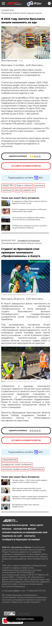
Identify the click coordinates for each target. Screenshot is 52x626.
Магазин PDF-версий (25, 529)
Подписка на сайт (12, 536)
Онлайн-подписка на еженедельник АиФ (24, 532)
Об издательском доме (15, 525)
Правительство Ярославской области (19, 294)
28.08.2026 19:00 (8, 240)
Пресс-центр (36, 525)
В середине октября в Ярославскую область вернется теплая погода (29, 202)
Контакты (29, 536)
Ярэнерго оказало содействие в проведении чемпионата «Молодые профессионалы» (30, 498)
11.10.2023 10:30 (7, 10)
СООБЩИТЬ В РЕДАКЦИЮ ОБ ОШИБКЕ (21, 539)
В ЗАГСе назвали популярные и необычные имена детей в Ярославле (29, 210)
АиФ (21, 60)
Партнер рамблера (24, 613)
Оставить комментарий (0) (26, 166)
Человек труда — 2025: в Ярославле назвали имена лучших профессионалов (29, 481)
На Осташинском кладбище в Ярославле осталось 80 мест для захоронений (28, 219)
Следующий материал (25, 619)
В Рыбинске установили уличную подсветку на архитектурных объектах (29, 227)
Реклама (6, 529)
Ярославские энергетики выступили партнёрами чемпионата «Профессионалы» (29, 489)
